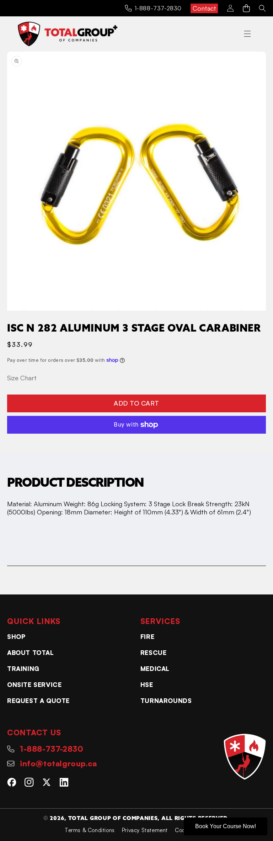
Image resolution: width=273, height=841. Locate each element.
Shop (16, 636)
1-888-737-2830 (158, 8)
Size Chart (22, 378)
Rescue (153, 652)
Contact (204, 8)
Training (23, 668)
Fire (147, 636)
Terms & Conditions (90, 830)
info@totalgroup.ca (58, 763)
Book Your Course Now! (225, 826)
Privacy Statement (145, 830)
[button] (246, 8)
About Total (30, 652)
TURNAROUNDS (166, 700)
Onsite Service (34, 684)
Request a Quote (38, 700)
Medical (155, 668)
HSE (146, 684)
